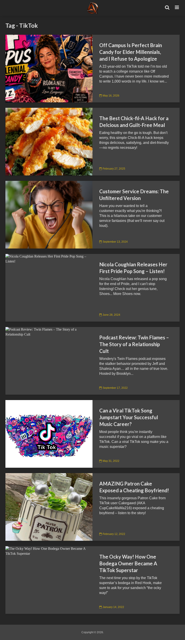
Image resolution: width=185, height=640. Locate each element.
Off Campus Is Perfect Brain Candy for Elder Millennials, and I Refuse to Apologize (130, 52)
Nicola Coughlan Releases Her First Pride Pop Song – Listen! (133, 267)
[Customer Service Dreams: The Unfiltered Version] (48, 214)
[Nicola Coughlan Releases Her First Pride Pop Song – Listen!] (48, 258)
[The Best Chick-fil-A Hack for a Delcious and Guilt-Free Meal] (48, 141)
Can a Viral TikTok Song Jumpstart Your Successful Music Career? (128, 417)
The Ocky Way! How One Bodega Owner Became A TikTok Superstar (128, 563)
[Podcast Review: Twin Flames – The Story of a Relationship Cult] (48, 332)
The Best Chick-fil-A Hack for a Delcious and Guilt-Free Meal (134, 121)
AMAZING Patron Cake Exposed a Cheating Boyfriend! (134, 487)
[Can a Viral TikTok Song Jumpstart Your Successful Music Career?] (48, 433)
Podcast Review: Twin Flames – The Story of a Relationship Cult (134, 344)
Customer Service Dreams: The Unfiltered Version (134, 194)
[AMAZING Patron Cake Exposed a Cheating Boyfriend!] (48, 507)
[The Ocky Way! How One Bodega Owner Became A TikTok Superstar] (48, 551)
